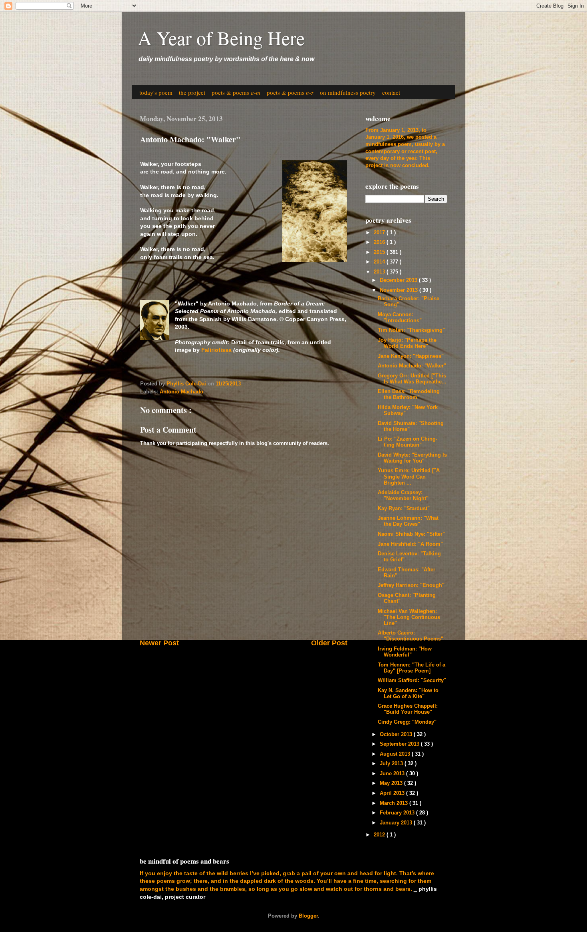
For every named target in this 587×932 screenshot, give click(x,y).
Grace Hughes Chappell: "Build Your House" (408, 709)
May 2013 (392, 783)
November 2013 (399, 290)
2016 (380, 242)
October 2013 (397, 734)
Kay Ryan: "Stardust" (404, 508)
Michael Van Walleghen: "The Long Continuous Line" (409, 617)
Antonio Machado (181, 392)
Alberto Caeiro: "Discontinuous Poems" (410, 636)
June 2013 (393, 773)
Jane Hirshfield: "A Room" (410, 544)
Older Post (329, 643)
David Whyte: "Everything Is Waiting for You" (412, 458)
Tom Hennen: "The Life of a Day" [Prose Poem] (411, 668)
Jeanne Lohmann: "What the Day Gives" (408, 521)
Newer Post (159, 643)
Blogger (308, 916)
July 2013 (392, 763)
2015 (380, 252)
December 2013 (399, 280)
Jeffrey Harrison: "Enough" (411, 585)
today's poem (156, 92)
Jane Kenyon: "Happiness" (411, 356)
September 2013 (400, 744)
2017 (380, 232)
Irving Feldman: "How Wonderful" (405, 652)
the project (192, 92)
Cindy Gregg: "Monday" (407, 722)
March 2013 (394, 803)
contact (391, 92)
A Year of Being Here (221, 37)
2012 (380, 835)
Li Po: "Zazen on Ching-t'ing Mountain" (407, 442)
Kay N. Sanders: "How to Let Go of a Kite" (408, 693)
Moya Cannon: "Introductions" (400, 317)
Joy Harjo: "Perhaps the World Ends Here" (407, 343)
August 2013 (396, 754)
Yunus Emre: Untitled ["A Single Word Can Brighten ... (409, 476)
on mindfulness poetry (348, 92)
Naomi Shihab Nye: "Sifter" (411, 534)
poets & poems (236, 92)
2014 (380, 262)
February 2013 (398, 813)
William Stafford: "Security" (412, 680)
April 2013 (393, 793)
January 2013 (397, 823)
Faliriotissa (216, 350)
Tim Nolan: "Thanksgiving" (411, 330)
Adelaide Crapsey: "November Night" (403, 495)
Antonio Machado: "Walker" (412, 366)
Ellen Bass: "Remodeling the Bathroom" (409, 394)
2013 (380, 272)
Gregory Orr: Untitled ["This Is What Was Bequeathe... (412, 379)
